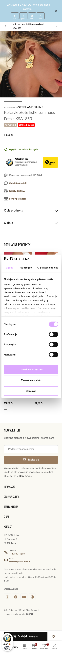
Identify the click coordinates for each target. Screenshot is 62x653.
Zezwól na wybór (31, 380)
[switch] (53, 334)
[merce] (29, 614)
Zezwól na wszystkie (31, 369)
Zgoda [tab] (9, 267)
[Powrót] (5, 26)
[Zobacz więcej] (56, 26)
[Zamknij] (56, 11)
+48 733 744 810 (17, 554)
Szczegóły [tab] (26, 267)
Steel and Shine (30, 107)
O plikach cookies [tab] (47, 267)
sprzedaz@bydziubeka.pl (19, 562)
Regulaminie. (25, 476)
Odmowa (31, 391)
